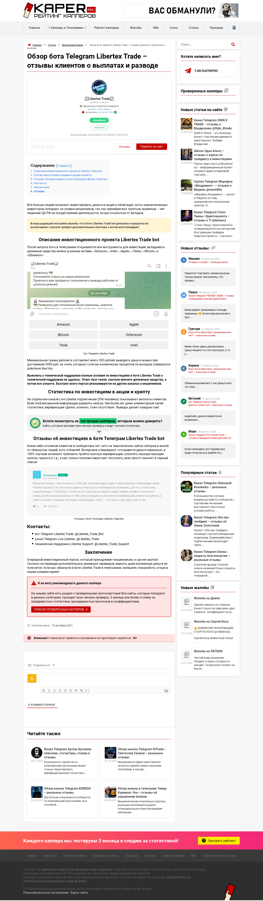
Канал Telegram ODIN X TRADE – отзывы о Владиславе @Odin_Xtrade (213, 124)
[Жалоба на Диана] (186, 602)
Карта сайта (79, 892)
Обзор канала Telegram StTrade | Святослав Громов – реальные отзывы (141, 753)
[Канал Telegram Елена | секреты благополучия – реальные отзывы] (186, 555)
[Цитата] (76, 690)
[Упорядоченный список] (65, 690)
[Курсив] (49, 690)
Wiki (156, 27)
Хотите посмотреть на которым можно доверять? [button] (102, 423)
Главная (34, 27)
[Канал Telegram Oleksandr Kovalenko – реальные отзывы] (186, 486)
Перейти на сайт (151, 146)
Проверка (216, 27)
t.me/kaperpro (206, 71)
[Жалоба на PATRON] (186, 655)
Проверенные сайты (106, 855)
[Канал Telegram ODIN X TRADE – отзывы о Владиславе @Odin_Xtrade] (186, 124)
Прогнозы (50, 855)
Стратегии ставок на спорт (219, 855)
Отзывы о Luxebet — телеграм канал (208, 262)
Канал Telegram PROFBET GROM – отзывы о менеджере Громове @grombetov (211, 297)
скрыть (64, 165)
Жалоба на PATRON (208, 651)
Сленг (174, 27)
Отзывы (124, 146)
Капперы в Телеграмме (67, 27)
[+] (87, 690)
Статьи (194, 27)
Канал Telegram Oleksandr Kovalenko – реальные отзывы (213, 487)
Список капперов (173, 855)
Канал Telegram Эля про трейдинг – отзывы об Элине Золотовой (211, 521)
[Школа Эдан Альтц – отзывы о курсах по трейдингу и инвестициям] (186, 154)
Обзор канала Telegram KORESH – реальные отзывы (67, 790)
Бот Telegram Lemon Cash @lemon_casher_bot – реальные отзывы (210, 403)
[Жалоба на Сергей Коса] (186, 625)
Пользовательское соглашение (45, 892)
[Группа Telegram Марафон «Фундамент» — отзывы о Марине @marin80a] (186, 185)
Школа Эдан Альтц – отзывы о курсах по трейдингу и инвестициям (213, 155)
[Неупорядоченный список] (70, 690)
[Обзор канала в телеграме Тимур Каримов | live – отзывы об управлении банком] (110, 792)
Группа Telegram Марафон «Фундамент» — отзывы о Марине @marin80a (213, 185)
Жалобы (136, 27)
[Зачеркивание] (60, 690)
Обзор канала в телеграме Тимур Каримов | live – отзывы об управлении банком (142, 792)
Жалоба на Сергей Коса (211, 621)
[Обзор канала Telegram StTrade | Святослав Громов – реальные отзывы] (110, 753)
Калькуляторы (234, 28)
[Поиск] (233, 44)
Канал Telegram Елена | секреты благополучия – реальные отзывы (212, 556)
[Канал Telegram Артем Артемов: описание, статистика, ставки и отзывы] (37, 753)
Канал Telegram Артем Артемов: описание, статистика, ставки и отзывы (68, 753)
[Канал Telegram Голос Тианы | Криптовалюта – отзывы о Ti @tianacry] (186, 216)
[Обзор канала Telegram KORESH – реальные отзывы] (37, 792)
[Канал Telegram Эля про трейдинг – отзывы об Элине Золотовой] (186, 521)
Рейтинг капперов (106, 27)
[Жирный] (43, 690)
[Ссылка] (81, 690)
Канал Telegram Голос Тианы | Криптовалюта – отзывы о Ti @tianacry (212, 216)
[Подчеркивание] (54, 690)
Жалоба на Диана (207, 598)
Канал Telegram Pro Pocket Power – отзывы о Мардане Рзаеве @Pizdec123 (209, 436)
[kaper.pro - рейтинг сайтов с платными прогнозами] (59, 17)
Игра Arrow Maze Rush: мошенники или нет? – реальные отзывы (209, 334)
